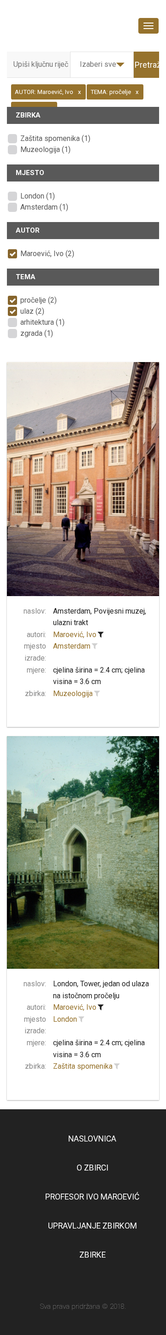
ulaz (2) (32, 311)
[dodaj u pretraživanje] (94, 646)
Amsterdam (71, 646)
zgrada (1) (36, 333)
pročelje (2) (38, 300)
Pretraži (149, 65)
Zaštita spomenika (83, 1066)
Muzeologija (73, 693)
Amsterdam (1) (44, 207)
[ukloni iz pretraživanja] (100, 635)
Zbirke (92, 1254)
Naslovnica (92, 1138)
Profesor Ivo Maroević (92, 1196)
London (65, 1019)
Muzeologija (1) (45, 149)
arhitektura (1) (42, 322)
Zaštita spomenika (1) (55, 138)
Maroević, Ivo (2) (47, 253)
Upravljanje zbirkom (92, 1225)
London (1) (37, 196)
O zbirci (92, 1167)
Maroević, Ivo (74, 634)
